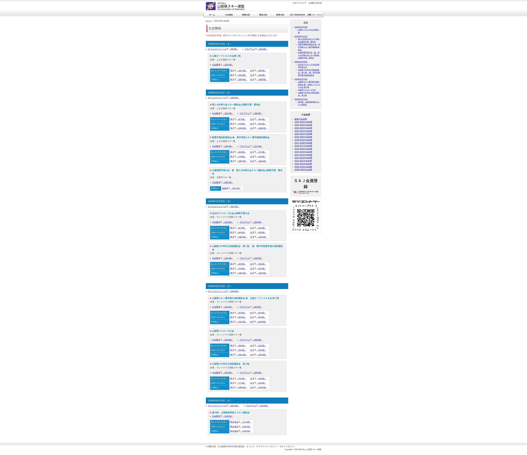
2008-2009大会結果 (303, 170)
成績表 (231, 188)
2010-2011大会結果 (303, 164)
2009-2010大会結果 (303, 167)
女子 (258, 71)
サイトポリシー (288, 446)
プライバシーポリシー (268, 446)
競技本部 (263, 15)
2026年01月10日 (301, 27)
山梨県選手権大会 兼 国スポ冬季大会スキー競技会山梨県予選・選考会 (308, 55)
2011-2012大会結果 (303, 161)
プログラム (256, 49)
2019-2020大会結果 (303, 137)
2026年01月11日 (301, 36)
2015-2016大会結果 (303, 149)
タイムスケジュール (223, 49)
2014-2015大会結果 (303, 152)
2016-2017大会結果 (303, 146)
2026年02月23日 (301, 79)
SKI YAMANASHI (297, 15)
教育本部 (280, 15)
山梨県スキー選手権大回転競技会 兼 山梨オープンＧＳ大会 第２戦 (309, 84)
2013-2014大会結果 (303, 155)
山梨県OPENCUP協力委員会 (232, 446)
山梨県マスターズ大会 (307, 90)
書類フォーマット (314, 15)
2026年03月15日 (301, 99)
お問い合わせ (315, 3)
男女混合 (240, 422)
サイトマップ (299, 3)
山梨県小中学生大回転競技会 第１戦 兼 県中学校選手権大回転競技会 (309, 72)
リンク (251, 446)
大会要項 (222, 65)
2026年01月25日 (301, 62)
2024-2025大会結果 (303, 122)
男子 (238, 71)
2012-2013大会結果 (303, 158)
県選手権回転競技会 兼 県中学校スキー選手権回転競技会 (309, 47)
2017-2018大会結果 (303, 143)
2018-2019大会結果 (303, 140)
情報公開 (212, 446)
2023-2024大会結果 (303, 125)
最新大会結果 (301, 119)
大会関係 (229, 15)
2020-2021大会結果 (303, 134)
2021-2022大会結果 (303, 131)
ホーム (212, 15)
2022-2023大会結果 (303, 128)
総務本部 (246, 15)
